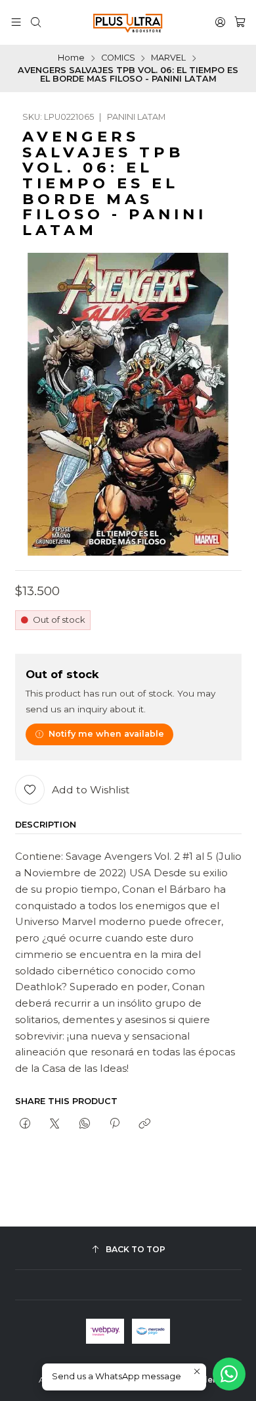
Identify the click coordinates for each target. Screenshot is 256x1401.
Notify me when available (106, 734)
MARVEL (168, 58)
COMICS (118, 58)
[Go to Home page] (128, 22)
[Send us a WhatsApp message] (229, 1374)
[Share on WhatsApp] (84, 1124)
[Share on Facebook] (25, 1124)
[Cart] (240, 22)
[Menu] (16, 22)
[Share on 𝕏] (55, 1124)
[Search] (36, 22)
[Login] (220, 22)
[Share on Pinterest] (114, 1124)
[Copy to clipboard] (145, 1124)
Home (71, 58)
